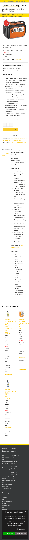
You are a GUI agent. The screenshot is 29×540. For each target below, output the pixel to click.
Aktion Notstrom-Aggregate (17, 138)
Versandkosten (17, 59)
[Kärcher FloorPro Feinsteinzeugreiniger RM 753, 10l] (21, 313)
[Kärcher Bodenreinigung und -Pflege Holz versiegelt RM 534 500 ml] (7, 313)
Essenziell (22, 529)
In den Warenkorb (11, 130)
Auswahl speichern (21, 533)
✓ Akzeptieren (9, 533)
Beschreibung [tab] (5, 149)
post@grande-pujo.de (20, 1)
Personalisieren (15, 537)
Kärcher (13, 142)
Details (9, 374)
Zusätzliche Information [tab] (5, 154)
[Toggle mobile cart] (23, 5)
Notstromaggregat (21, 142)
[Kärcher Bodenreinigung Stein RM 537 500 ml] (7, 383)
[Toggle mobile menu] (26, 5)
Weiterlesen (7, 374)
